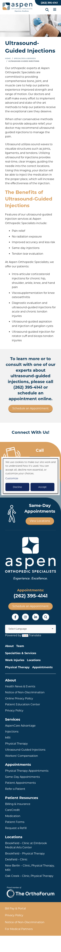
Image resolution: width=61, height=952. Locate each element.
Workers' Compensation (21, 755)
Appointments (42, 667)
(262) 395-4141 (49, 2)
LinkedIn (35, 617)
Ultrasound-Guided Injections (25, 749)
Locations (34, 660)
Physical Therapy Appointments (26, 770)
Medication (12, 816)
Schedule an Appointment (30, 408)
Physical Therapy (17, 667)
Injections (11, 731)
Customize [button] (11, 478)
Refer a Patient (15, 789)
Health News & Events (20, 686)
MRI (8, 737)
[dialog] (30, 476)
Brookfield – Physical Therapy (25, 853)
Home (8, 58)
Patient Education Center (22, 704)
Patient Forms (14, 822)
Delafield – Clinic (16, 859)
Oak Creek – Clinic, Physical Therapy (29, 876)
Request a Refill (16, 828)
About (9, 646)
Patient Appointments (20, 782)
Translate (35, 635)
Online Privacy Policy (19, 698)
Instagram (25, 617)
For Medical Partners (19, 929)
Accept (42, 487)
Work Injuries (14, 660)
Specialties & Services (25, 58)
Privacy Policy (14, 710)
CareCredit (12, 810)
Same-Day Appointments (22, 776)
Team (20, 646)
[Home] (18, 7)
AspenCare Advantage (20, 725)
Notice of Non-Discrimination (25, 692)
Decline (17, 487)
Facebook (15, 617)
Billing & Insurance (17, 804)
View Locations (40, 520)
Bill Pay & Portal (15, 908)
